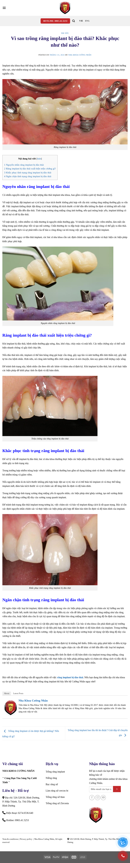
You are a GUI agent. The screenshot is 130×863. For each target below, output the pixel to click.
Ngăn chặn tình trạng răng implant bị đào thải (27, 176)
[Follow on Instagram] (97, 797)
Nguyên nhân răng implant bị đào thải (24, 164)
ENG (87, 21)
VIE (81, 21)
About (6, 693)
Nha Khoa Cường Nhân (79, 55)
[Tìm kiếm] (73, 21)
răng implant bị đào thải (70, 677)
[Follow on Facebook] (91, 797)
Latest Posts (18, 693)
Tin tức (65, 33)
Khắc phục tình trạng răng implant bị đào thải (27, 172)
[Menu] (4, 8)
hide (39, 159)
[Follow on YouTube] (103, 797)
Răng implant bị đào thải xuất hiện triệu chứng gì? (30, 168)
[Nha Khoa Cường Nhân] (65, 8)
